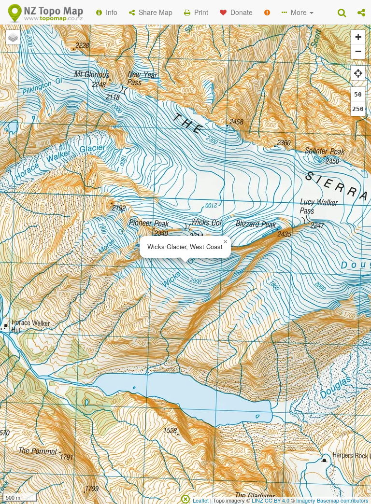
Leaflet (201, 500)
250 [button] (358, 108)
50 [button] (358, 94)
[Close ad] (185, 498)
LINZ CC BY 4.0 (270, 500)
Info (109, 12)
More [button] (298, 12)
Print (199, 12)
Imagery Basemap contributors (332, 500)
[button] (361, 12)
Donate (240, 12)
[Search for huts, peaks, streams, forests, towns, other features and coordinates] (342, 12)
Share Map (153, 12)
